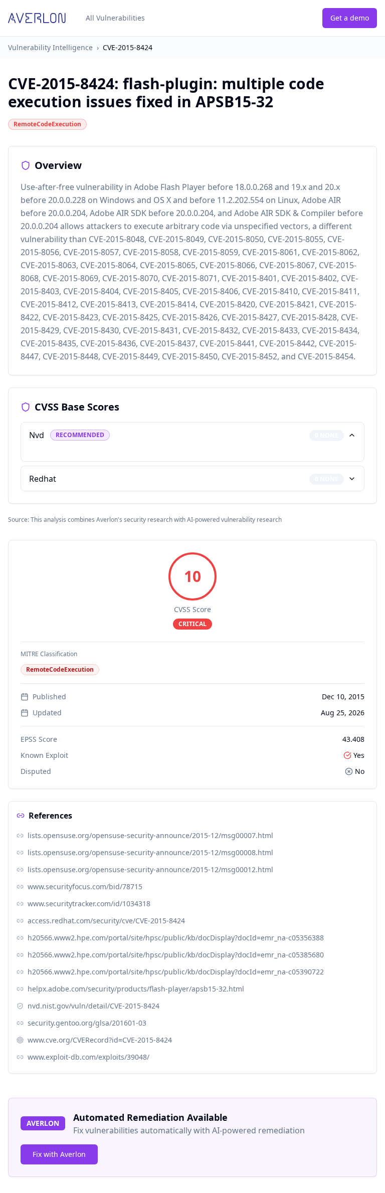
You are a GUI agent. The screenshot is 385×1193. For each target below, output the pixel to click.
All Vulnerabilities (115, 18)
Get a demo (349, 18)
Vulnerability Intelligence (50, 47)
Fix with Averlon (59, 1154)
